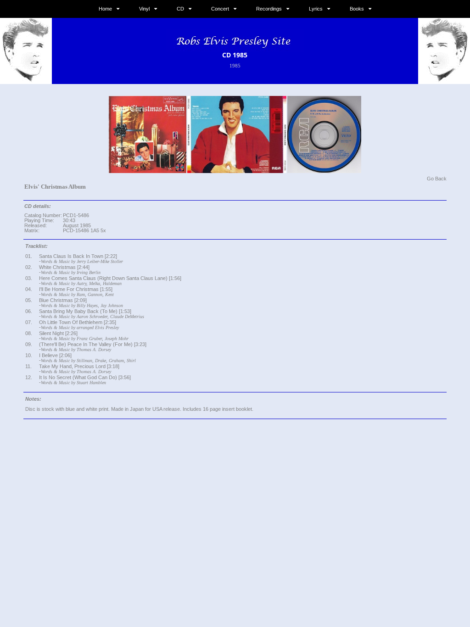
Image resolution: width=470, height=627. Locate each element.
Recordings (269, 8)
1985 (235, 65)
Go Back (437, 178)
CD (180, 8)
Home (105, 8)
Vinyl (144, 8)
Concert (220, 8)
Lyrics (316, 8)
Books (357, 8)
